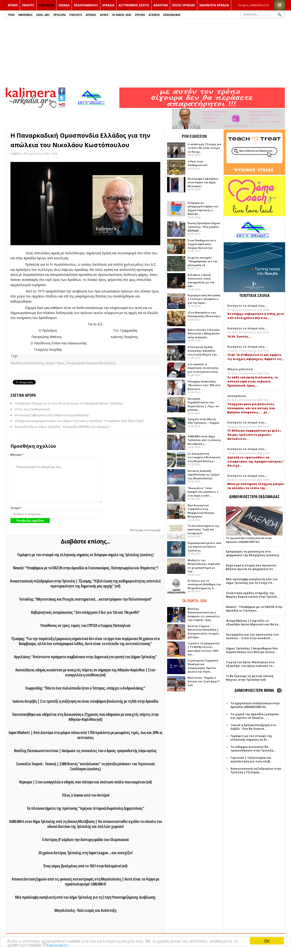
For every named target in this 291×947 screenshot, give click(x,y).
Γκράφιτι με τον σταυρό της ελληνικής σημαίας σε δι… (251, 737)
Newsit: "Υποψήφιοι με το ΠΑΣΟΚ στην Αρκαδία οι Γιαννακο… (254, 608)
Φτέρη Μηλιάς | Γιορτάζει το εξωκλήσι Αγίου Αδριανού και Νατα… (253, 622)
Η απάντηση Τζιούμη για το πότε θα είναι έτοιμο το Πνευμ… (204, 147)
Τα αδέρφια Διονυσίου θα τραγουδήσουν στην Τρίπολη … (253, 748)
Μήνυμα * (16, 455)
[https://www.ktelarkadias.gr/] (93, 107)
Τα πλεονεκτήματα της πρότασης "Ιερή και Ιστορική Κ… (203, 529)
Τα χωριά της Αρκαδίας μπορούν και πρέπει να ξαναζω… (255, 716)
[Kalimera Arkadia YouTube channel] (61, 105)
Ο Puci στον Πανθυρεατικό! (32, 409)
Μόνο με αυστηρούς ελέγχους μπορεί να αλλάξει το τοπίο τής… (255, 486)
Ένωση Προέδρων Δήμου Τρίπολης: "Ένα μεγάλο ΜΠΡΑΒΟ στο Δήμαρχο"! (62, 427)
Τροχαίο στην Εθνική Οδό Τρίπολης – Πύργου (203, 421)
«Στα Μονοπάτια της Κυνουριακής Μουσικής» (204, 314)
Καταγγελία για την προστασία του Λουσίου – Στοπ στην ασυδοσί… (252, 636)
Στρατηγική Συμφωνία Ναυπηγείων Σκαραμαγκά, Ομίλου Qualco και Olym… (203, 666)
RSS (279, 5)
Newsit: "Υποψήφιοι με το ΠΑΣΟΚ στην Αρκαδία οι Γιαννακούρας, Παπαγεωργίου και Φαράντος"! (85, 567)
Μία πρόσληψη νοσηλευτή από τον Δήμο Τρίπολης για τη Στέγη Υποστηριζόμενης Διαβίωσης (85, 897)
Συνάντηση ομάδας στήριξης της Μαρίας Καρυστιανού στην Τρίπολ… (252, 595)
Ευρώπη (140, 15)
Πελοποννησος (86, 5)
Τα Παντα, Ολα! (121, 15)
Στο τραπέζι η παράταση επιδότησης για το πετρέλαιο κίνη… (204, 367)
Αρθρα (104, 15)
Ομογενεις (25, 15)
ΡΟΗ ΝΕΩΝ (46, 5)
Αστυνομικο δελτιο (134, 5)
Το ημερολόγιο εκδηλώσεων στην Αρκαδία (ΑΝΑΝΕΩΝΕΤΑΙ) (249, 539)
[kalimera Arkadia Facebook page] (61, 90)
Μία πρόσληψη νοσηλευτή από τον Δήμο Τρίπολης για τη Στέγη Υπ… (252, 581)
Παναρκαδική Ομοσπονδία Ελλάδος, (91, 363)
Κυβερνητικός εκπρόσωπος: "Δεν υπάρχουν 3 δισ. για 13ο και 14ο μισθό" (85, 612)
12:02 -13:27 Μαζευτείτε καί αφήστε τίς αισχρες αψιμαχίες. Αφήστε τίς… (255, 357)
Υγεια (11, 15)
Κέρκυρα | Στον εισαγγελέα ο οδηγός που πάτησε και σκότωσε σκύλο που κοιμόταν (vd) (85, 781)
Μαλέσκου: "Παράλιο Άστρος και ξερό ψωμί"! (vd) (204, 681)
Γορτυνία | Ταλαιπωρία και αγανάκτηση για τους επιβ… (251, 759)
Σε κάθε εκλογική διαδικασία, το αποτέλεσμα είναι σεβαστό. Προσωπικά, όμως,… (252, 381)
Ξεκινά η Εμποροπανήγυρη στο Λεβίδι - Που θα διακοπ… (253, 727)
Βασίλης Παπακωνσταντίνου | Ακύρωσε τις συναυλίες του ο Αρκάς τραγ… (204, 614)
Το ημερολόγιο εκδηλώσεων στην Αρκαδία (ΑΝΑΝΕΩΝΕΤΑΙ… (255, 705)
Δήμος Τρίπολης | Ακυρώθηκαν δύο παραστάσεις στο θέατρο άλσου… (252, 650)
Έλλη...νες (43, 15)
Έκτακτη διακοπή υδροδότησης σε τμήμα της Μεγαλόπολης (203, 474)
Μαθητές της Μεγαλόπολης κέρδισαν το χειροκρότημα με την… (204, 565)
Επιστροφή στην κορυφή (145, 530)
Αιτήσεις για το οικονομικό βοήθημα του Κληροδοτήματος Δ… (204, 584)
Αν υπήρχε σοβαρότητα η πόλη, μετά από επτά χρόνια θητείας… (255, 316)
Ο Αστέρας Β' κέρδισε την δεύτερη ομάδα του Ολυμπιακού (85, 839)
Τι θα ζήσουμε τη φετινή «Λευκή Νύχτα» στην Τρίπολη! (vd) (249, 678)
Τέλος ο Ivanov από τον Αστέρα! (85, 795)
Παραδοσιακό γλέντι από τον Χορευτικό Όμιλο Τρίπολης (204, 546)
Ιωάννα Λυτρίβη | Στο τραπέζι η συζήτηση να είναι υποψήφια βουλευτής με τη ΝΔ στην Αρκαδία (85, 701)
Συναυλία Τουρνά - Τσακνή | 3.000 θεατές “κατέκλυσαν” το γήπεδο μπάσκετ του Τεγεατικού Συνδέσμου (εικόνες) (85, 766)
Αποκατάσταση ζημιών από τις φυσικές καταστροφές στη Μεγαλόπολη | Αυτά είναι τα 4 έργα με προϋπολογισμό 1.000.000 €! (85, 881)
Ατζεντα (154, 15)
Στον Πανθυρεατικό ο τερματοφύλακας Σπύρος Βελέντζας (202, 244)
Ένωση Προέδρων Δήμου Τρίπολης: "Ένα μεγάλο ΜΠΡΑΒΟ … (204, 226)
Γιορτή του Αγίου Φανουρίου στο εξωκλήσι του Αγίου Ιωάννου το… (250, 664)
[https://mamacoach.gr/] (254, 215)
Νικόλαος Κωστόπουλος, (27, 363)
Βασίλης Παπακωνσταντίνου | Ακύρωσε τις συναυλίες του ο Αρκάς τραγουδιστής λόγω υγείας (85, 750)
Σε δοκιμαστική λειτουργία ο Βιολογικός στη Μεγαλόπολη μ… (204, 457)
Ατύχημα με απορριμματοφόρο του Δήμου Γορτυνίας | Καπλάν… (203, 208)
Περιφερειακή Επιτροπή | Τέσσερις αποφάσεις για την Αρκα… (204, 299)
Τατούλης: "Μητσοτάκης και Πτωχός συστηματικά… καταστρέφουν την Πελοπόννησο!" (85, 599)
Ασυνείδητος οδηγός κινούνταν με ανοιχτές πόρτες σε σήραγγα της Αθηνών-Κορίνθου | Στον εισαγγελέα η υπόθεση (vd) (85, 672)
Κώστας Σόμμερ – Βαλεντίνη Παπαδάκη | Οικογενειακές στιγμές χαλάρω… (203, 631)
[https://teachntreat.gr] (254, 174)
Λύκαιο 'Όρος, (55, 363)
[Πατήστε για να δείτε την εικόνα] (85, 203)
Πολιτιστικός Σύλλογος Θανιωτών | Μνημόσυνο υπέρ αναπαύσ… (204, 333)
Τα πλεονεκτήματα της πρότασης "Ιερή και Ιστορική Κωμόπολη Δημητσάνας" (85, 808)
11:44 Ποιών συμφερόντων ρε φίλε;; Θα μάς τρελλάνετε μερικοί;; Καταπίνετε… (254, 435)
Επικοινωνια (171, 15)
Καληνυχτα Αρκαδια (214, 5)
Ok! (267, 941)
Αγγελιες (91, 15)
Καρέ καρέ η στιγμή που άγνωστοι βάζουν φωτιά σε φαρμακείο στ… (251, 567)
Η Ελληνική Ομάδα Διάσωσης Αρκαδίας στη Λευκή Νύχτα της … (204, 350)
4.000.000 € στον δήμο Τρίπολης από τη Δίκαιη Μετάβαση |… (204, 440)
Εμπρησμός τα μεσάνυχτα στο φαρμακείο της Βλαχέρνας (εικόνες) (252, 553)
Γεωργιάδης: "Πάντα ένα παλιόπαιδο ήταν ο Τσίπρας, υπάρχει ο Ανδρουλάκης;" (85, 687)
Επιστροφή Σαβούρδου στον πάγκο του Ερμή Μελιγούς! (52, 415)
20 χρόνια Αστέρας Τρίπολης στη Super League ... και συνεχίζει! (85, 852)
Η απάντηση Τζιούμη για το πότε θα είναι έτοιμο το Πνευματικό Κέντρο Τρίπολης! (69, 403)
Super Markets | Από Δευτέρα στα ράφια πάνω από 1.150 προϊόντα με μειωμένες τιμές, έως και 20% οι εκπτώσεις (85, 735)
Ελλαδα (64, 5)
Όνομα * (16, 508)
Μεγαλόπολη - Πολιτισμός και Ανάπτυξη (85, 910)
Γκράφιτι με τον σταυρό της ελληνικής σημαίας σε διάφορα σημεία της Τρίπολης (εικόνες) (85, 554)
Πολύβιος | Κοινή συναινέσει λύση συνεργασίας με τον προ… (201, 280)
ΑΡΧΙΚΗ (13, 5)
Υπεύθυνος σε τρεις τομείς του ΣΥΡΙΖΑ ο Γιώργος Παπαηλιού (85, 625)
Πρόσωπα (59, 15)
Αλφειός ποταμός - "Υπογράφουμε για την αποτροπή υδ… (203, 261)
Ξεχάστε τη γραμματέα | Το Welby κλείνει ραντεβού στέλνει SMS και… (203, 648)
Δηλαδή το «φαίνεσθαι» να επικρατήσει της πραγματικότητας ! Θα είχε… (255, 461)
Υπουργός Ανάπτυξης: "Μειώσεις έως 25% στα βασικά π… (204, 385)
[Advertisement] (145, 53)
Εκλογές (28, 5)
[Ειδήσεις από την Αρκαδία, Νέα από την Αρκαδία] (31, 107)
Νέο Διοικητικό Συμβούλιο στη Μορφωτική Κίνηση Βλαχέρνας (201, 511)
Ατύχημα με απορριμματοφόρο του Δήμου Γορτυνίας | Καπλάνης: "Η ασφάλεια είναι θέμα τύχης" (79, 421)
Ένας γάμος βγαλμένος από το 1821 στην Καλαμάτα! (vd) (85, 865)
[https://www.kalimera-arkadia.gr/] (202, 107)
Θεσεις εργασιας (183, 5)
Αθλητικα (160, 5)
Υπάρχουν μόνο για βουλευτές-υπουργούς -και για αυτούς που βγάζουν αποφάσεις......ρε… (251, 408)
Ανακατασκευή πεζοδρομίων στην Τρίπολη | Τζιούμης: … (256, 770)
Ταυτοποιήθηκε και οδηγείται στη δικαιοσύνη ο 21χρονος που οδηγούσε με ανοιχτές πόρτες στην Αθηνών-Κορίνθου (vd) (85, 717)
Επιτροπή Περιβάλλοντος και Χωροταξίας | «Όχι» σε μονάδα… (203, 404)
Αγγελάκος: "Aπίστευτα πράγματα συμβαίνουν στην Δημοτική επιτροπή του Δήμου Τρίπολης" (85, 656)
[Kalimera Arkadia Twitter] (61, 97)
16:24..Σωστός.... (239, 336)
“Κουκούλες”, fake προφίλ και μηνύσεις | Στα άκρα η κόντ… (203, 491)
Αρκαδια (108, 5)
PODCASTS (75, 15)
